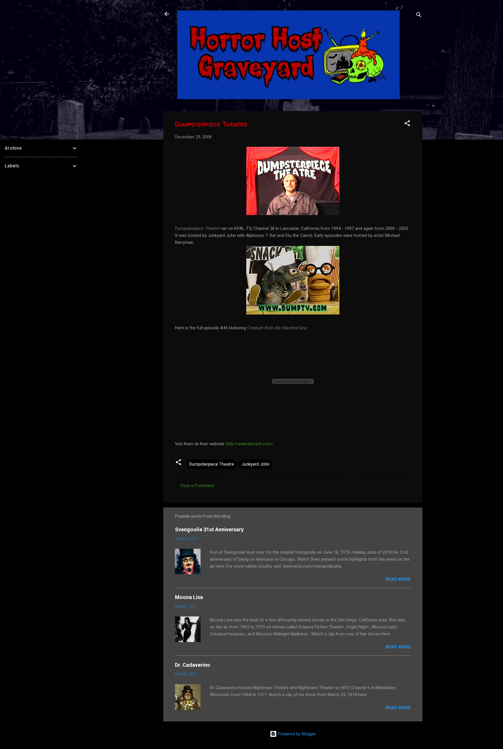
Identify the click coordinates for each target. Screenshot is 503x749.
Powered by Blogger (296, 734)
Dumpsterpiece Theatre (211, 464)
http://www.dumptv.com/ (249, 443)
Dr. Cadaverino (192, 665)
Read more (398, 579)
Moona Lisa (189, 597)
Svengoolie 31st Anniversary (209, 529)
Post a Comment (197, 485)
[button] (407, 124)
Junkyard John (256, 464)
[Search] (418, 16)
